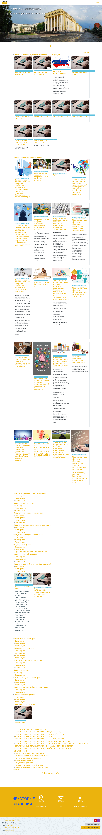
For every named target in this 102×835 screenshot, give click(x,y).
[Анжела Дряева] (49, 68)
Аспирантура (20, 500)
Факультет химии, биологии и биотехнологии (31, 767)
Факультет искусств (22, 670)
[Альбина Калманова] (45, 278)
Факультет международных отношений (30, 493)
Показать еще (51, 490)
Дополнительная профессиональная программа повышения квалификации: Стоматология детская (41, 223)
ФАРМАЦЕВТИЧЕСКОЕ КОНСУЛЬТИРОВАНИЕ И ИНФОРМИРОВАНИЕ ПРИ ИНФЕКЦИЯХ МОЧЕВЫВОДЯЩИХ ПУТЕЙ (42, 450)
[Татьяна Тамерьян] (68, 276)
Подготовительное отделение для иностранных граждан (37, 54)
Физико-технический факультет (27, 638)
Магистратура (20, 498)
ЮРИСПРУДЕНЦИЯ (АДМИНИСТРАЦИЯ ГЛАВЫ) (42, 284)
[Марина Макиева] (83, 352)
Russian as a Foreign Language (60, 72)
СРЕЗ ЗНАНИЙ (20, 751)
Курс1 (55, 175)
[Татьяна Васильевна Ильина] (64, 170)
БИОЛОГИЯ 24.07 (41, 117)
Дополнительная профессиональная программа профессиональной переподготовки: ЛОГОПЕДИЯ (79, 291)
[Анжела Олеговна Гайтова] (45, 439)
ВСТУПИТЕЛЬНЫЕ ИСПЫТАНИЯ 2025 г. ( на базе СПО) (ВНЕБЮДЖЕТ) (42, 741)
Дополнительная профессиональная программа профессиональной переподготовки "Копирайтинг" (22, 362)
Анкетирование (20, 722)
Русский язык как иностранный (40, 73)
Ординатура (19, 549)
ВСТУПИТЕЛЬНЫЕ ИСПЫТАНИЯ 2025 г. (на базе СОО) (36, 736)
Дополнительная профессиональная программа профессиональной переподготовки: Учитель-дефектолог (41, 384)
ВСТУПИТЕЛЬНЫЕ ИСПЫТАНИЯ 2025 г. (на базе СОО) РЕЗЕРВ (39, 739)
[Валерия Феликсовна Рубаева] (64, 276)
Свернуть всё (86, 52)
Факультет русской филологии (26, 554)
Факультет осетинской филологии (28, 660)
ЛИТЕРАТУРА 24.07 (60, 117)
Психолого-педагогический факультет (29, 677)
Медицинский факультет (24, 544)
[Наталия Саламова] (45, 213)
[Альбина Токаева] (30, 175)
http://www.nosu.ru (11, 825)
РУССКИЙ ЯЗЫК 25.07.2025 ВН (40, 142)
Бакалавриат (20, 496)
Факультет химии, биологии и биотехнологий (32, 564)
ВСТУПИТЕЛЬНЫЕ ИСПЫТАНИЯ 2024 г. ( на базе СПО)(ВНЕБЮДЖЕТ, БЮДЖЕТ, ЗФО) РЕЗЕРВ (51, 743)
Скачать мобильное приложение (91, 827)
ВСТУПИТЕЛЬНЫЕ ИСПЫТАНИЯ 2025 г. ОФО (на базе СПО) (38, 732)
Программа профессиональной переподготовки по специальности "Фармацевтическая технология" (60, 362)
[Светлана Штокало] (49, 278)
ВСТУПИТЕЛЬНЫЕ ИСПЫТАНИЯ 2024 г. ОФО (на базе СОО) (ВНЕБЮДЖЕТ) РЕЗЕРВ (47, 748)
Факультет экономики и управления (28, 513)
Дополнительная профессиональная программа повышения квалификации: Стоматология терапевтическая (60, 223)
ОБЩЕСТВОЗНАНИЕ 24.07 (79, 73)
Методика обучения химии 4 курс (22, 73)
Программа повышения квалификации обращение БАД (78, 359)
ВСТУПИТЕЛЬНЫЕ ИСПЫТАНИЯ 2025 (30, 729)
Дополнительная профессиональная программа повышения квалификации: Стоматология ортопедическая (79, 224)
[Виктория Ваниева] (87, 282)
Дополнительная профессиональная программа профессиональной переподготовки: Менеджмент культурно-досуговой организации (79, 186)
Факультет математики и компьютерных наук (32, 525)
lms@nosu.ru (9, 830)
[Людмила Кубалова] (30, 439)
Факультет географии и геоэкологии (28, 534)
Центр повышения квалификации (28, 157)
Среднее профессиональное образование (31, 552)
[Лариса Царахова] (49, 213)
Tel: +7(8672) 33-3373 (12, 828)
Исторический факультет (24, 694)
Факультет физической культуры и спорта (31, 687)
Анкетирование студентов (24, 704)
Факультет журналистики (24, 503)
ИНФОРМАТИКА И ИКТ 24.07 (22, 118)
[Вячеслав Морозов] (68, 170)
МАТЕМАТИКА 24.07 (80, 117)
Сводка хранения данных (93, 824)
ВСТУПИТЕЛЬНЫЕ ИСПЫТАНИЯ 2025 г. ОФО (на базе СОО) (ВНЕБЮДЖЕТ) (44, 746)
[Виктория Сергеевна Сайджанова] (68, 67)
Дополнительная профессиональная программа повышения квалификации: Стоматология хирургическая (22, 285)
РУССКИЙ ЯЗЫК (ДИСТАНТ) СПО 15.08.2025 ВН (21, 143)
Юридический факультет (24, 648)
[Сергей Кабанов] (30, 582)
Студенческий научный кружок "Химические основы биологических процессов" (42, 593)
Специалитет (20, 522)
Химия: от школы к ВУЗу (22, 587)
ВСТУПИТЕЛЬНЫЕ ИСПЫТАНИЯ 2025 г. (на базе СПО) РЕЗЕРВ (39, 734)
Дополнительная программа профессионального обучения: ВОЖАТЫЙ (41, 177)
